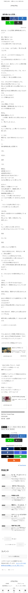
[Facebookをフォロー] (7, 452)
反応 (16, 427)
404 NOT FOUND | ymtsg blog (18, 396)
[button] (18, 23)
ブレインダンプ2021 (21, 585)
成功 (24, 427)
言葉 (8, 429)
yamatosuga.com (7, 356)
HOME (7, 583)
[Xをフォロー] (20, 448)
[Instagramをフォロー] (20, 452)
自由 (4, 429)
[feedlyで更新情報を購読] (20, 456)
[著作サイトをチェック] (7, 448)
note (14, 588)
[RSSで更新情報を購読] (14, 460)
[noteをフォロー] (7, 456)
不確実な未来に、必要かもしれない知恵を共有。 (19, 400)
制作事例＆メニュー (7, 585)
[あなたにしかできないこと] (6, 350)
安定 (20, 427)
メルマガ (5, 427)
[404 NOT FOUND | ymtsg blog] (6, 399)
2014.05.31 (23, 356)
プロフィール (20, 583)
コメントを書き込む (14, 556)
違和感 (13, 429)
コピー (10, 427)
